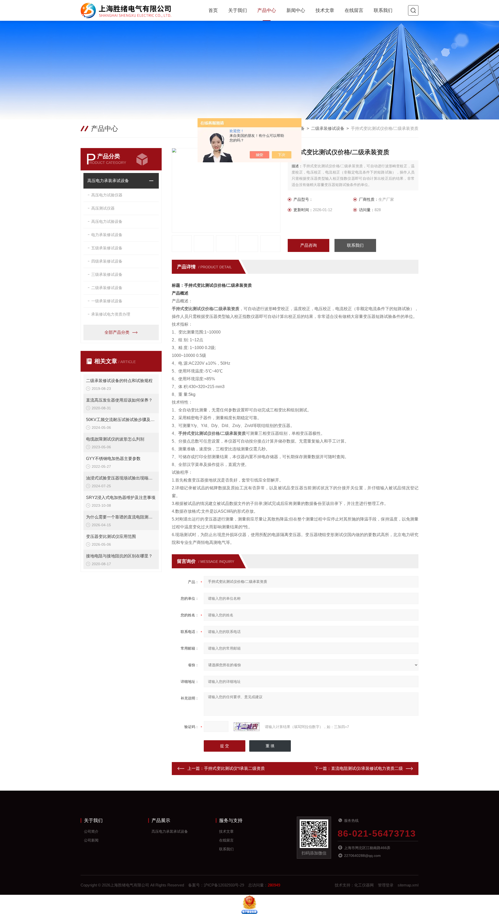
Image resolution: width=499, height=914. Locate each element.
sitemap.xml (408, 885)
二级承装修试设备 (327, 128)
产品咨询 (308, 245)
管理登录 (385, 885)
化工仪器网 (364, 885)
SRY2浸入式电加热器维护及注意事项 (120, 497)
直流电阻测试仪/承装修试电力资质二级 (367, 768)
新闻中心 (295, 10)
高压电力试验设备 (106, 221)
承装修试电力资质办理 (110, 314)
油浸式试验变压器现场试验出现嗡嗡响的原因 (121, 478)
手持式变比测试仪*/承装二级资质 (234, 768)
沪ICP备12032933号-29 (224, 885)
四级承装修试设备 (106, 261)
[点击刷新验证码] (247, 726)
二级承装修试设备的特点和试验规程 (119, 380)
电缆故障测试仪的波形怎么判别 (115, 439)
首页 (213, 10)
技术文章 (325, 10)
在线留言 (354, 10)
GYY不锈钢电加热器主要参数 (113, 458)
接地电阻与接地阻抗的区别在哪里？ (119, 556)
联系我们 (383, 10)
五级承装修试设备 (106, 248)
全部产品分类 (116, 332)
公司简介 (91, 831)
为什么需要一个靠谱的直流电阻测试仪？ (121, 517)
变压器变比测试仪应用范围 (111, 536)
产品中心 (266, 10)
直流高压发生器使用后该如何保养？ (119, 400)
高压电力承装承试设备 (108, 180)
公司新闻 (91, 840)
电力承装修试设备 (106, 234)
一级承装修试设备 (106, 301)
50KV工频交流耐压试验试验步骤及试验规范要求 (121, 419)
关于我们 (237, 10)
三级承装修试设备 (106, 274)
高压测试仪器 (103, 208)
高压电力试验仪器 (106, 195)
